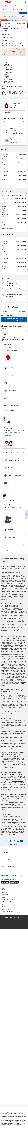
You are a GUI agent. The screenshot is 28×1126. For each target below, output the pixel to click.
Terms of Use (18, 1124)
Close (25, 1107)
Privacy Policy (11, 1124)
